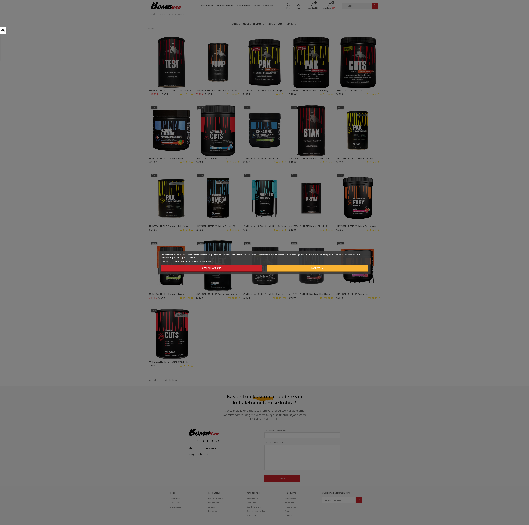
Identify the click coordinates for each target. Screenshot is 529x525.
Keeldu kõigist (211, 268)
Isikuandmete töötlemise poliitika (177, 261)
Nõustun (317, 268)
